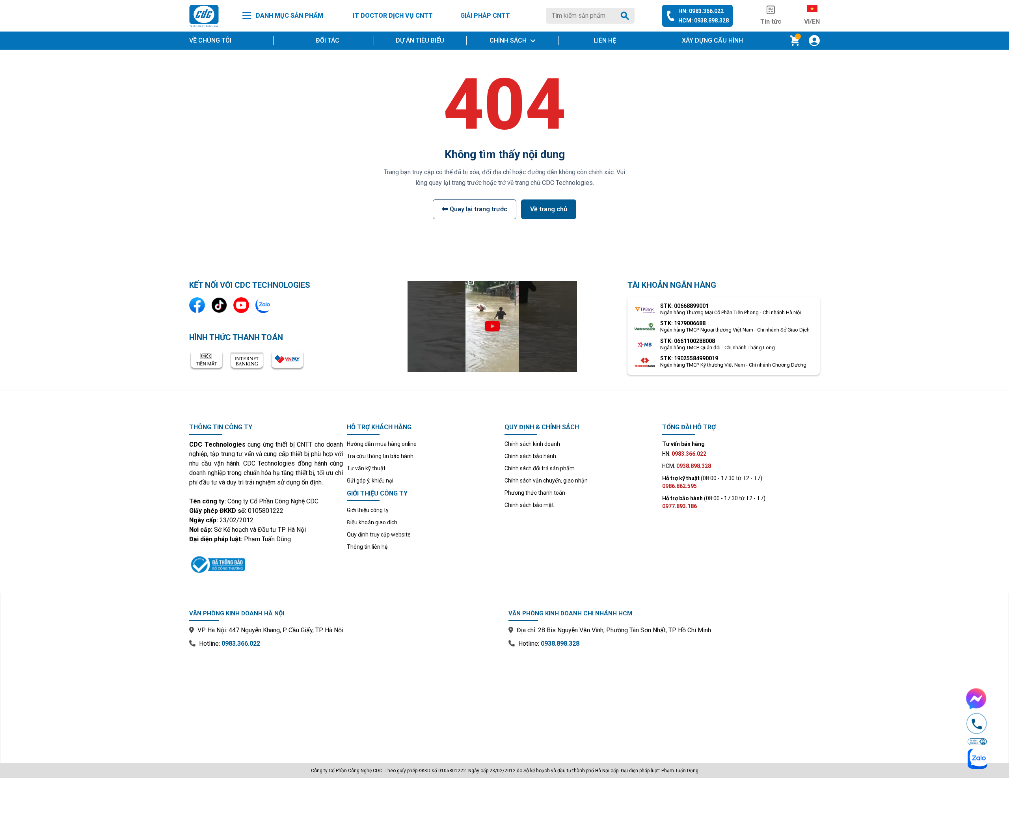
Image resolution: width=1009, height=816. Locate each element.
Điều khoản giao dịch (372, 522)
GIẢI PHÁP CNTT (485, 15)
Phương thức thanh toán (534, 493)
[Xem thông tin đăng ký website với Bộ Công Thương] (266, 563)
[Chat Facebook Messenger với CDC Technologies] (976, 698)
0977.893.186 (679, 506)
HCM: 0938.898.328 (703, 20)
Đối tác (327, 40)
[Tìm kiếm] (626, 15)
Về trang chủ (548, 209)
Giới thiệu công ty (368, 510)
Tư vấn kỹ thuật (366, 468)
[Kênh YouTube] (241, 305)
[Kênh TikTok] (219, 305)
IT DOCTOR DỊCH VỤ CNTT (393, 15)
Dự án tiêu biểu (420, 40)
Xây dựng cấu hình (712, 40)
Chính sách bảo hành (530, 456)
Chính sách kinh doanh (532, 444)
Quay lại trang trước (477, 209)
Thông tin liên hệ (367, 547)
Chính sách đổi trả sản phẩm (539, 468)
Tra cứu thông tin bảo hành (380, 456)
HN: (684, 454)
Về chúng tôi (210, 40)
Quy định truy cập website (379, 534)
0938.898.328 (560, 643)
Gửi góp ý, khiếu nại (370, 480)
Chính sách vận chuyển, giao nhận (546, 480)
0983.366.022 (241, 643)
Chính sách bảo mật (529, 505)
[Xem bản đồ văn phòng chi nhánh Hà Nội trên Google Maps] (345, 699)
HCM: (686, 466)
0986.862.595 (679, 486)
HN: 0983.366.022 (701, 11)
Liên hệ (605, 40)
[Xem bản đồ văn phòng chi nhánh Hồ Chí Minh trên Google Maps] (664, 699)
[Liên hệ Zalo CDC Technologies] (263, 305)
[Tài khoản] (814, 40)
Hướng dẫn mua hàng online (382, 444)
